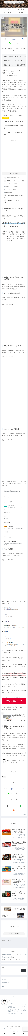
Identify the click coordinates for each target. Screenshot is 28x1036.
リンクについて (20, 1028)
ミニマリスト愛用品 (6, 982)
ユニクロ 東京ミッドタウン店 (11, 186)
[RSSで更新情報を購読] (14, 809)
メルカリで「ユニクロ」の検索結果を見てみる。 (14, 701)
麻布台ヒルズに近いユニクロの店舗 (15, 181)
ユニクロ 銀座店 (8, 192)
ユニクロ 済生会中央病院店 (11, 184)
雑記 (4, 776)
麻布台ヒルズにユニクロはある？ (15, 177)
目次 (13, 173)
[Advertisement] (14, 156)
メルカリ (4, 979)
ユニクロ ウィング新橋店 (10, 189)
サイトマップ (7, 1028)
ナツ (9, 1000)
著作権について (14, 1031)
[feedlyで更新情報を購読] (20, 806)
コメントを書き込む (14, 933)
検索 (3, 967)
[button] (18, 43)
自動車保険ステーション (9, 954)
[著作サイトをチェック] (7, 806)
